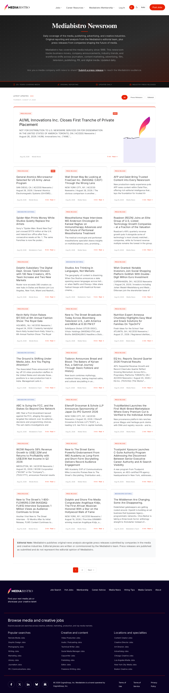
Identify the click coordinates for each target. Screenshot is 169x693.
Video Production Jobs (70, 638)
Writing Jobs (13, 651)
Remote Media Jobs (16, 638)
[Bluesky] (36, 684)
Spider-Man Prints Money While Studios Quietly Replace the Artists (35, 220)
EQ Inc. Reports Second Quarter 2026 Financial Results (133, 360)
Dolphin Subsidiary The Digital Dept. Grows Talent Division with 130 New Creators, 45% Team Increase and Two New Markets (34, 274)
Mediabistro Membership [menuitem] (101, 7)
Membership (82, 590)
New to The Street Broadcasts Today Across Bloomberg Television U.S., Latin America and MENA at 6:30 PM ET (83, 319)
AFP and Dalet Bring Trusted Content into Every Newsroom (132, 178)
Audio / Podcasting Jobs (71, 642)
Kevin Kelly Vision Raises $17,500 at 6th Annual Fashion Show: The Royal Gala (34, 317)
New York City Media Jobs (125, 665)
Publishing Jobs (67, 660)
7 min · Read (49, 388)
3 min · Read (49, 200)
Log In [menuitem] (122, 7)
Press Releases (136, 97)
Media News (115, 590)
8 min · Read (98, 341)
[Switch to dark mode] (137, 7)
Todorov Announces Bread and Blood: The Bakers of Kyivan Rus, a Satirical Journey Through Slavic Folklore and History (83, 365)
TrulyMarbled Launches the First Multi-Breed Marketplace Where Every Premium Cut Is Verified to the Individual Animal (133, 410)
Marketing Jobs (14, 656)
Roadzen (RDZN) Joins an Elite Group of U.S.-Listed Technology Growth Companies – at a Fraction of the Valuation (132, 222)
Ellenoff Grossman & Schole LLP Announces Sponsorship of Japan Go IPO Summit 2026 (84, 408)
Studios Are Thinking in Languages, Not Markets (79, 269)
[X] (19, 684)
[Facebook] (11, 684)
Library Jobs (13, 660)
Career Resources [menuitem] (74, 7)
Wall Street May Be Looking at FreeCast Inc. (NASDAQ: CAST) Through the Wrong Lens (83, 180)
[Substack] (45, 684)
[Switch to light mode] (131, 7)
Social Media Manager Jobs (73, 651)
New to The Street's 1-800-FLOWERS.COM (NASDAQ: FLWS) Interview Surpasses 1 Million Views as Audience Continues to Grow (33, 505)
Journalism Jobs (15, 665)
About (158, 590)
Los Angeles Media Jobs (124, 660)
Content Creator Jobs (123, 638)
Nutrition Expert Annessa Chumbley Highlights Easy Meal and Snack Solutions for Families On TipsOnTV (133, 319)
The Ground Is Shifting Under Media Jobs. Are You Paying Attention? (33, 361)
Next (90, 570)
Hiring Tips (129, 590)
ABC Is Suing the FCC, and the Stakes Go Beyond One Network (35, 407)
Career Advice (99, 590)
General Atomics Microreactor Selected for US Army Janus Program (34, 180)
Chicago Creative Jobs (123, 656)
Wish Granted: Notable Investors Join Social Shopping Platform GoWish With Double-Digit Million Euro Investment (132, 272)
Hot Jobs (68, 590)
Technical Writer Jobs (70, 647)
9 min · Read (146, 482)
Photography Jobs (16, 647)
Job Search (55, 590)
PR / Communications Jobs (19, 669)
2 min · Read (146, 250)
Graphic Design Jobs (16, 642)
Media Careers (145, 590)
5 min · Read (111, 156)
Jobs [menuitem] (58, 7)
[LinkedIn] (28, 684)
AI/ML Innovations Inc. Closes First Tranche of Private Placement (66, 122)
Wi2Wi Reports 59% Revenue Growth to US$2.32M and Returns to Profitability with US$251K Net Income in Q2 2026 (34, 455)
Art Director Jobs (121, 647)
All (125, 97)
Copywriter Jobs (68, 656)
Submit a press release (90, 70)
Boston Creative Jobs (123, 669)
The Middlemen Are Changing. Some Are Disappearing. (132, 501)
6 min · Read (49, 250)
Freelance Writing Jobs (71, 669)
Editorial (151, 97)
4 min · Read (146, 297)
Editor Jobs (66, 665)
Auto (143, 7)
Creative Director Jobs (123, 642)
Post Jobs (157, 7)
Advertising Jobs (121, 651)
